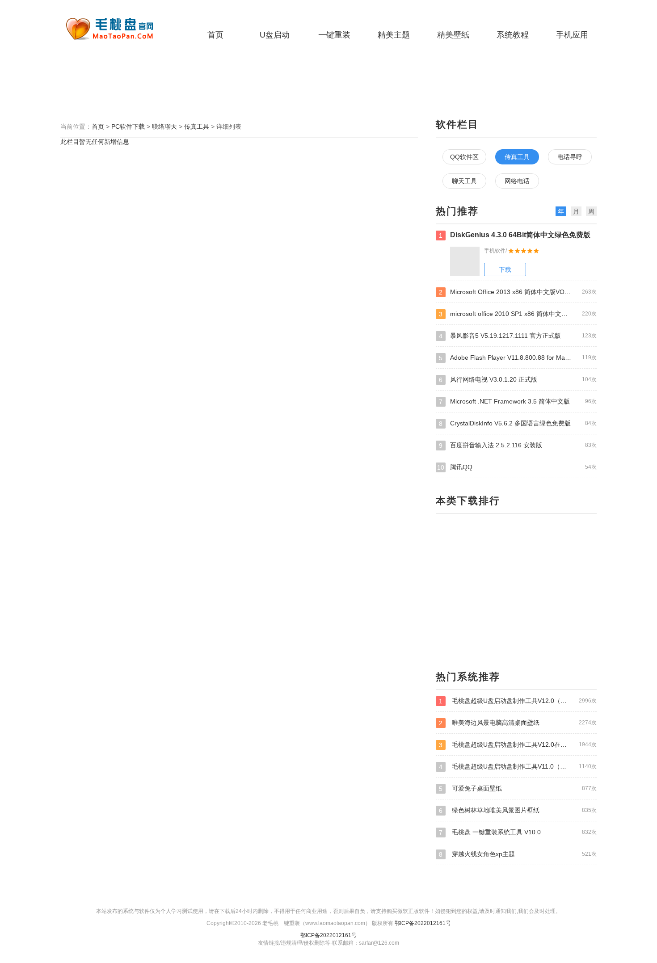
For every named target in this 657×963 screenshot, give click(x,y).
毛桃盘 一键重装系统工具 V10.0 (518, 832)
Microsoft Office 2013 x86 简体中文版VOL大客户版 (518, 292)
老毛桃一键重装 (116, 29)
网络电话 (517, 181)
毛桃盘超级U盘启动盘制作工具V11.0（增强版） (518, 766)
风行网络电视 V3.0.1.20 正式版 (518, 379)
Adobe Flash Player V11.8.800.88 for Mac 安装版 (518, 358)
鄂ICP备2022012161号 (423, 923)
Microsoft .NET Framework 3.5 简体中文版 (518, 401)
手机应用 (572, 34)
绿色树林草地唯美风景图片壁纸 (518, 810)
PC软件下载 (128, 126)
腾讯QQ (517, 467)
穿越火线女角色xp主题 (518, 854)
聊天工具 (464, 181)
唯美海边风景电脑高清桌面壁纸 (518, 723)
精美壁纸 (453, 34)
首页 (215, 34)
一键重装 (334, 34)
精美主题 (394, 34)
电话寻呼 (569, 156)
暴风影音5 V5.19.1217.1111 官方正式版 (518, 336)
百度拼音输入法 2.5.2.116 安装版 (518, 445)
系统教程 (513, 34)
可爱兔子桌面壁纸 (518, 788)
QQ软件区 (464, 156)
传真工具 (196, 126)
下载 (505, 269)
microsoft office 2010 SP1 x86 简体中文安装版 (518, 314)
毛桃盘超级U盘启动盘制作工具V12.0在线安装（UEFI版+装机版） (518, 745)
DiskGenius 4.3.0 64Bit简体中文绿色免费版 (514, 235)
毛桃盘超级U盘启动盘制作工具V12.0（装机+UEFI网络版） (518, 701)
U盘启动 (275, 34)
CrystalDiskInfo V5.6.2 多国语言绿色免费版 (518, 423)
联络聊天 (164, 126)
